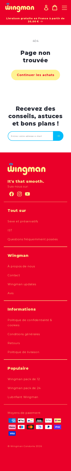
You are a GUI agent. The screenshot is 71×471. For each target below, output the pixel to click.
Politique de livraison (23, 352)
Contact (14, 275)
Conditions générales (24, 334)
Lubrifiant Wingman (23, 397)
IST (10, 230)
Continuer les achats (35, 75)
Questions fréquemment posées (33, 239)
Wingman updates (22, 284)
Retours (14, 343)
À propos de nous (21, 266)
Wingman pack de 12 (24, 379)
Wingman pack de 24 (24, 388)
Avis (10, 293)
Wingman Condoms (22, 446)
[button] (54, 7)
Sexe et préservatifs (23, 221)
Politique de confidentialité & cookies (30, 322)
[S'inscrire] (58, 136)
